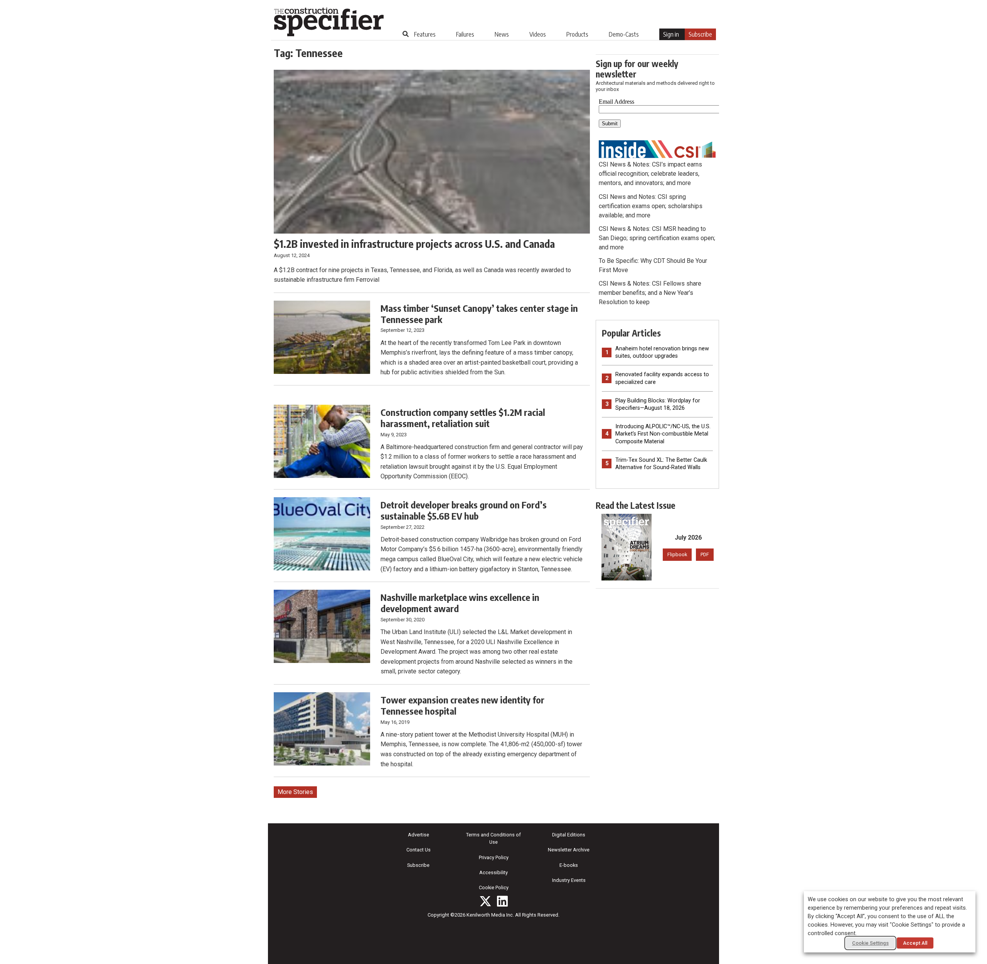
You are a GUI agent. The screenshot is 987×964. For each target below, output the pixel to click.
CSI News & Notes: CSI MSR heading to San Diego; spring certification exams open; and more (657, 238)
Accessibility (493, 872)
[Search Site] (405, 34)
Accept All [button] (915, 943)
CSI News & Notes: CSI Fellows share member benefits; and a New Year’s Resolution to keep (650, 293)
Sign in (671, 34)
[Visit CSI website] (657, 148)
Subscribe (700, 34)
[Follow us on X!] (485, 901)
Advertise (418, 835)
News (502, 34)
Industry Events (569, 880)
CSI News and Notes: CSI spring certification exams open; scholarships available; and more (650, 206)
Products (577, 34)
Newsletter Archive (569, 850)
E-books (568, 865)
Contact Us (418, 850)
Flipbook (677, 554)
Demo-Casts (624, 34)
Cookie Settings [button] (870, 943)
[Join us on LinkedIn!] (502, 901)
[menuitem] (425, 34)
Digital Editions (568, 835)
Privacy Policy (494, 857)
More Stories (295, 792)
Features (425, 34)
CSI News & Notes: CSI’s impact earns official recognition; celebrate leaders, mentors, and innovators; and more (650, 174)
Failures (465, 34)
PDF (705, 554)
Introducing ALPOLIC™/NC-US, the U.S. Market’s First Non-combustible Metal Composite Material (663, 433)
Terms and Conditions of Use (493, 838)
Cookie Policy (494, 887)
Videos (537, 34)
